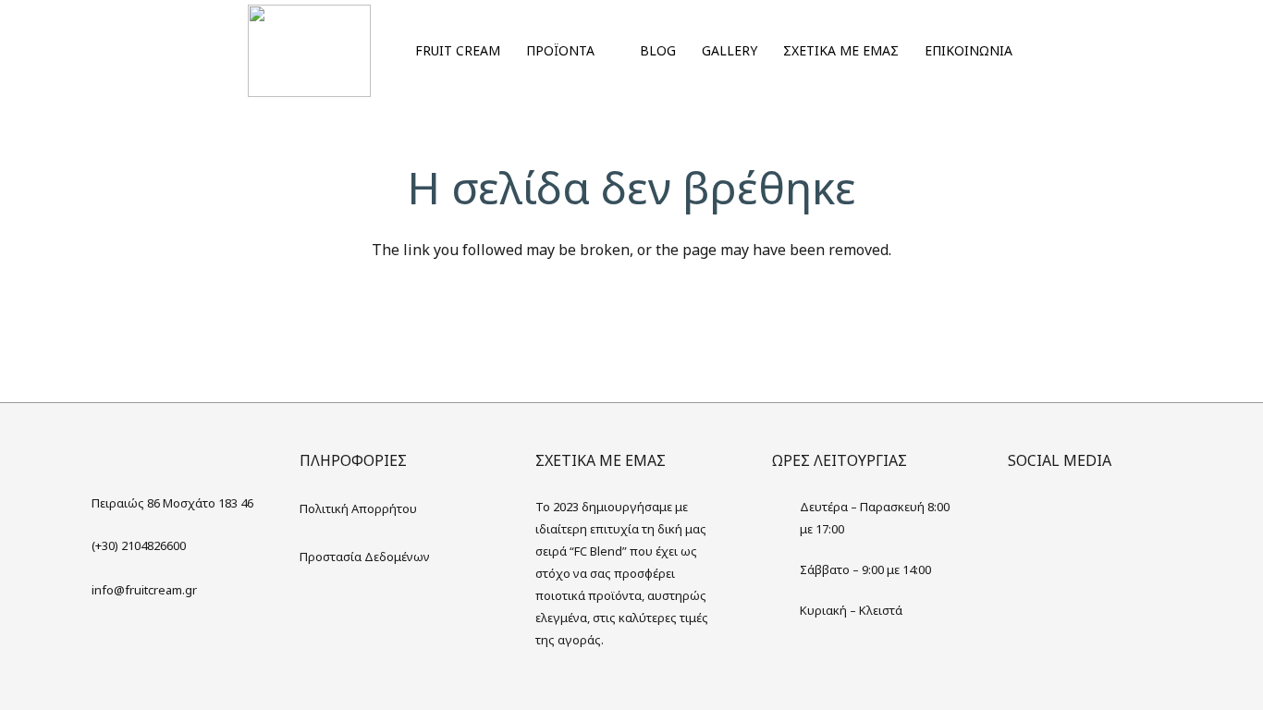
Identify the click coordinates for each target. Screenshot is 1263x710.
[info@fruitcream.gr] (77, 590)
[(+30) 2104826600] (77, 545)
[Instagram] (1063, 514)
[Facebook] (1026, 514)
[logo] (309, 51)
